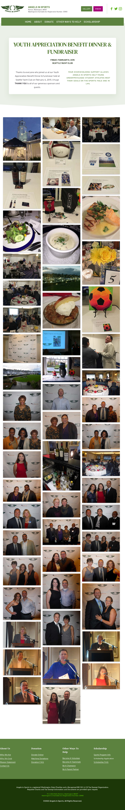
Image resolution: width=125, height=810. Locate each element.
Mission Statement (8, 762)
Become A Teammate (71, 761)
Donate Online (37, 754)
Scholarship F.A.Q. (101, 762)
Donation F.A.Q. (37, 762)
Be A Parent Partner (70, 769)
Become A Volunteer (71, 758)
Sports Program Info (102, 754)
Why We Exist (6, 758)
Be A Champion (69, 765)
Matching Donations (39, 758)
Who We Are (5, 754)
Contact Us (4, 765)
